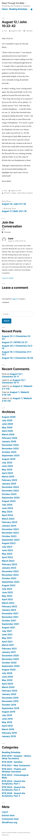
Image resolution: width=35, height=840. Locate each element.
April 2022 (7, 599)
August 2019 (8, 711)
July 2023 (7, 546)
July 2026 (7, 420)
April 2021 (7, 641)
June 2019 (7, 718)
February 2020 (9, 690)
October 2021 (9, 620)
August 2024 (9, 501)
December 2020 (10, 655)
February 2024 (9, 522)
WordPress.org (9, 822)
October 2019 (9, 704)
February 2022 (9, 606)
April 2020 (7, 683)
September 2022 (10, 582)
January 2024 (9, 525)
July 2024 (7, 504)
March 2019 (8, 729)
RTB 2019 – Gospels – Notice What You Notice (16, 757)
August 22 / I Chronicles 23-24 (16, 337)
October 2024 (9, 494)
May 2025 (7, 469)
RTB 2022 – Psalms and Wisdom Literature (14, 770)
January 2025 (9, 483)
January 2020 (9, 694)
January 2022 (9, 610)
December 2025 (10, 445)
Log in (5, 812)
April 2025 (7, 473)
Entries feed (8, 815)
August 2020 (9, 669)
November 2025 (10, 448)
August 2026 (8, 417)
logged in (15, 299)
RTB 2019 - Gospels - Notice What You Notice (18, 193)
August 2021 (8, 627)
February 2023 (9, 564)
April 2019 (7, 725)
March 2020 (8, 687)
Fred (5, 31)
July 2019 (7, 715)
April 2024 (7, 515)
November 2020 (10, 659)
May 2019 (7, 722)
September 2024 (11, 497)
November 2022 (10, 575)
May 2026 (7, 427)
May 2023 (7, 553)
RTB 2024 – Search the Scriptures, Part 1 (13, 782)
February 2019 (9, 733)
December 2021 (10, 613)
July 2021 (7, 631)
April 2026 (7, 431)
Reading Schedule (18, 9)
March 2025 (8, 476)
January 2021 (9, 652)
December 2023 (10, 529)
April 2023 (7, 557)
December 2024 (10, 487)
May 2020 (7, 680)
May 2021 (7, 638)
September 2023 (10, 539)
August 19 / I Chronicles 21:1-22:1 (17, 353)
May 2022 (7, 596)
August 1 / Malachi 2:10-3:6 (15, 393)
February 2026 (9, 438)
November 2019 (10, 701)
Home (5, 9)
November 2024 (10, 490)
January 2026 (9, 441)
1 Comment (28, 31)
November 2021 (10, 617)
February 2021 (9, 648)
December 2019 (10, 697)
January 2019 (9, 736)
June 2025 (7, 466)
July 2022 (7, 589)
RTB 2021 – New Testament (16, 765)
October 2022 (9, 578)
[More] (31, 9)
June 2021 (7, 634)
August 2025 (8, 459)
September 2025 (10, 455)
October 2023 (9, 536)
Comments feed (10, 819)
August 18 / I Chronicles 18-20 (17, 358)
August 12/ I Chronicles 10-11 (12, 375)
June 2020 (7, 676)
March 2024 (8, 518)
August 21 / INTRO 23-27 (15, 342)
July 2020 (7, 673)
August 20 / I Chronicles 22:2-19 (17, 347)
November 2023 (10, 532)
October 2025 (9, 452)
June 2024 (7, 508)
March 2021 (8, 645)
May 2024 (7, 511)
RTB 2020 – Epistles (12, 762)
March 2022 (8, 603)
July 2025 (7, 462)
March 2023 (8, 561)
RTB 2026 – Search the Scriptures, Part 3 (13, 794)
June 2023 (7, 550)
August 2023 (8, 543)
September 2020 (11, 666)
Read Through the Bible (13, 3)
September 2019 (10, 708)
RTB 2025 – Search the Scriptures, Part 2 (13, 788)
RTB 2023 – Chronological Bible (15, 776)
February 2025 (9, 480)
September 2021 (10, 624)
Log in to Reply (8, 278)
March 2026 (8, 434)
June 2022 (7, 592)
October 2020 (9, 662)
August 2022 (8, 585)
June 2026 (7, 424)
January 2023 (9, 568)
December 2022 (10, 571)
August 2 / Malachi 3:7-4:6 (17, 387)
